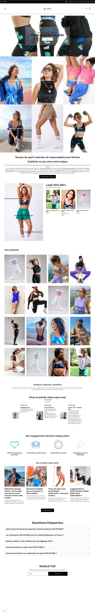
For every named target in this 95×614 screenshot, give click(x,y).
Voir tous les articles (47, 510)
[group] (47, 1)
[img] (47, 400)
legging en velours (60, 170)
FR (82, 8)
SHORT (79, 128)
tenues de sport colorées (78, 171)
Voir (47, 39)
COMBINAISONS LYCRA (16, 80)
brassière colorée (9, 171)
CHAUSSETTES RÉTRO (47, 128)
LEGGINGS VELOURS (15, 128)
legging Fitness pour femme (69, 168)
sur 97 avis (47, 402)
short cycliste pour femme (24, 171)
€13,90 (78, 213)
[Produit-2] (24, 202)
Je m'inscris (58, 574)
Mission (6, 593)
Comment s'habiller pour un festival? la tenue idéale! (34, 491)
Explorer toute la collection (47, 176)
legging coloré (73, 170)
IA (4, 595)
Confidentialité (25, 591)
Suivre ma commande (44, 589)
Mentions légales (25, 595)
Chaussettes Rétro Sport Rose (83, 211)
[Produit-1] (24, 212)
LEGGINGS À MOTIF (79, 80)
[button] (86, 8)
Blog (5, 589)
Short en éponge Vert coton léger (52, 211)
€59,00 (47, 213)
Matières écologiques (8, 591)
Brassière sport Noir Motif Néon (67, 211)
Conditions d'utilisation (27, 593)
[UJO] (47, 9)
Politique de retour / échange (46, 591)
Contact (24, 589)
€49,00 (62, 215)
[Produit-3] (22, 229)
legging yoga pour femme (45, 168)
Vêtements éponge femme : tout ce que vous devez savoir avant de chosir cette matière (13, 493)
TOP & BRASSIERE (47, 80)
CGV (41, 597)
